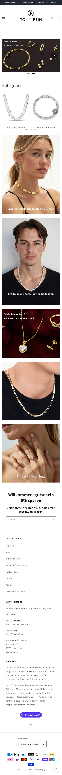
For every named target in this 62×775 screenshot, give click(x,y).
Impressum (11, 545)
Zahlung (10, 578)
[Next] (54, 55)
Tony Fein (26, 770)
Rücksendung (12, 572)
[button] (3, 18)
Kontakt (9, 585)
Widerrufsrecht (13, 558)
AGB (8, 552)
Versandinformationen (16, 565)
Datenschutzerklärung (16, 591)
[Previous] (8, 55)
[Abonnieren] (53, 519)
